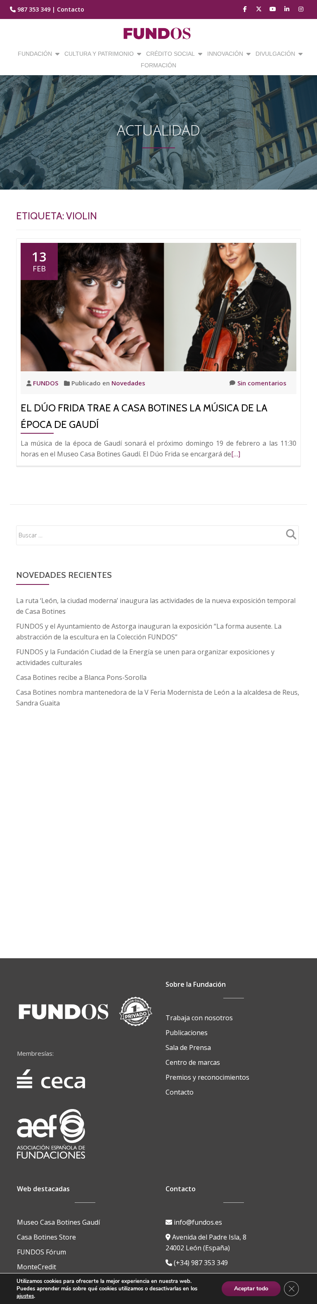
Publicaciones (187, 1032)
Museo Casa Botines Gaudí (58, 1222)
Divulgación (275, 53)
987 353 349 (33, 9)
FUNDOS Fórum (41, 1251)
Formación (158, 65)
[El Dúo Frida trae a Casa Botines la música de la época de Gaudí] (158, 306)
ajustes (25, 1296)
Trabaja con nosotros (199, 1017)
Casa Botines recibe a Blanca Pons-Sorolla (81, 677)
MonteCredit (36, 1266)
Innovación (225, 53)
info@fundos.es (197, 1222)
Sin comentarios (261, 383)
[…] (235, 453)
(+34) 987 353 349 (200, 1262)
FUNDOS (46, 383)
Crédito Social (170, 53)
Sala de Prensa (188, 1047)
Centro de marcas (193, 1062)
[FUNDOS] (158, 33)
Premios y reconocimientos (207, 1077)
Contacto (70, 9)
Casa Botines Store (46, 1237)
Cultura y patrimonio (99, 53)
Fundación (35, 53)
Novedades (128, 383)
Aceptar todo (251, 1288)
